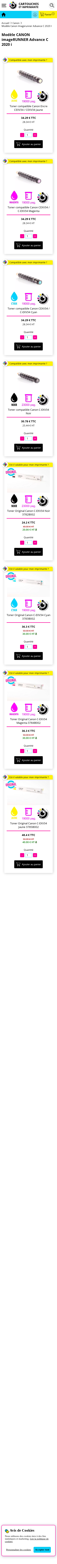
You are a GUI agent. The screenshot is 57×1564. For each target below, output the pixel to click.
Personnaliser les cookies (18, 1549)
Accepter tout (42, 1549)
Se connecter (35, 14)
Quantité (28, 129)
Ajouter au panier (31, 144)
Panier (49, 14)
